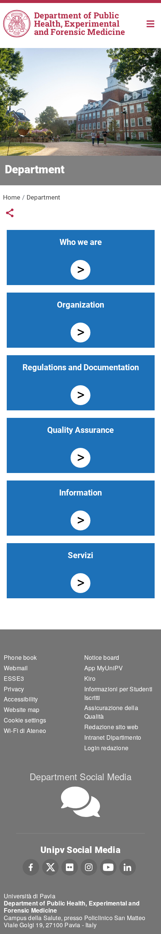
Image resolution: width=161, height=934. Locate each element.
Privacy (14, 689)
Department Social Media (80, 776)
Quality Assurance (80, 430)
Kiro (89, 678)
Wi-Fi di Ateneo (25, 730)
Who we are (81, 242)
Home (150, 23)
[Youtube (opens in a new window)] (108, 866)
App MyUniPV (103, 668)
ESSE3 (14, 678)
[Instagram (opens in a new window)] (88, 866)
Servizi (80, 555)
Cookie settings (25, 720)
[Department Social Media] (80, 802)
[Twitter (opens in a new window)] (50, 866)
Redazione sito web (111, 726)
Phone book (20, 657)
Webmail (16, 668)
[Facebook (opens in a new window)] (30, 866)
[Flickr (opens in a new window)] (69, 866)
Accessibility (21, 699)
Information (80, 492)
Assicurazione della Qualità (111, 712)
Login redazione (106, 747)
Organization (80, 304)
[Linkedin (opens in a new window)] (127, 866)
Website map (21, 709)
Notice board (101, 657)
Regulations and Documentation (80, 367)
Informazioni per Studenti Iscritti (118, 693)
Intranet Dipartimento (112, 737)
